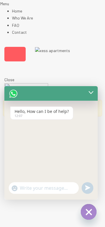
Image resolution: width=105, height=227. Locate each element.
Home (17, 10)
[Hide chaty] (89, 212)
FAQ (15, 25)
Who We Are (22, 17)
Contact (19, 32)
